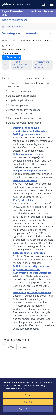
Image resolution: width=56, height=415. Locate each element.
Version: (6, 40)
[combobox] (31, 40)
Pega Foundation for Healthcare (19, 64)
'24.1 (5, 64)
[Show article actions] (52, 33)
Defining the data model (27, 134)
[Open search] (43, 4)
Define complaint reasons (28, 154)
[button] (28, 26)
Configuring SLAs (23, 200)
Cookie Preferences (28, 409)
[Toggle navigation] (52, 4)
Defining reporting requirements (32, 292)
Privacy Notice (13, 385)
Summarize (13, 57)
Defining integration (25, 180)
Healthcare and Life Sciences (41, 64)
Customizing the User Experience (32, 272)
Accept (28, 395)
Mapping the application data (30, 170)
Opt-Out (28, 402)
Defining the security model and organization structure (31, 268)
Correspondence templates (29, 253)
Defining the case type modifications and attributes (30, 129)
